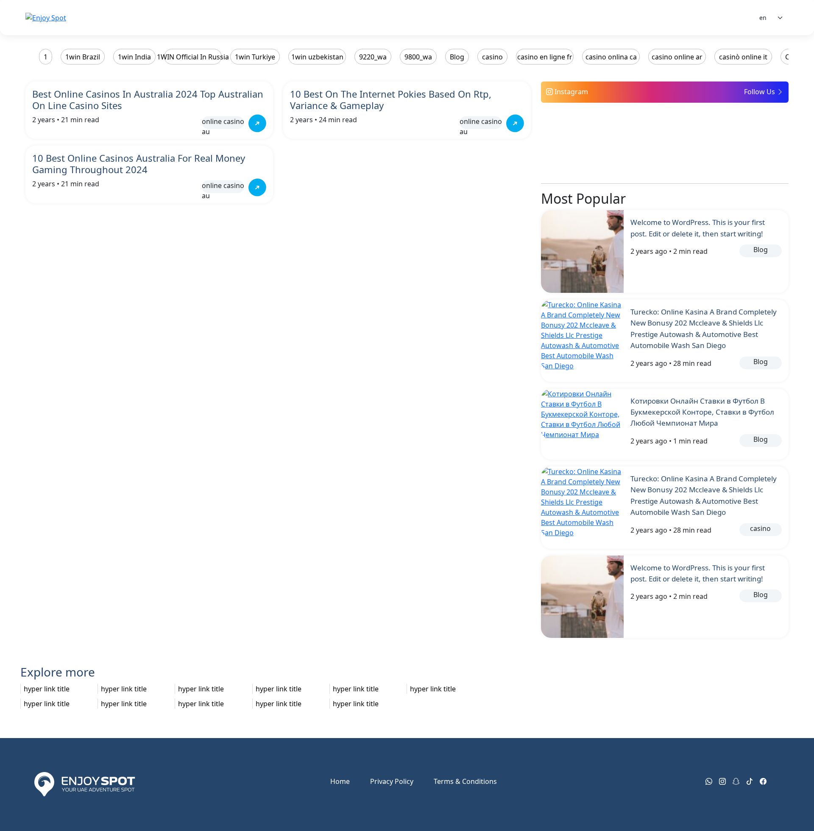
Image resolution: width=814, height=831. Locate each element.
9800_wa (418, 57)
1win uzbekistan (317, 57)
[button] (665, 92)
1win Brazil (82, 57)
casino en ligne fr (544, 57)
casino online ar (677, 57)
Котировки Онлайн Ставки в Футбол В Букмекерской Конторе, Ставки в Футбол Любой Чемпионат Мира (702, 412)
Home (340, 781)
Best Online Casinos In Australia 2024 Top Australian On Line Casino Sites (147, 99)
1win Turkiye (255, 57)
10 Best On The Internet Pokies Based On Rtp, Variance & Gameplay (390, 99)
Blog (457, 57)
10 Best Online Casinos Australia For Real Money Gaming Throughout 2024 (138, 164)
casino (492, 57)
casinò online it (743, 57)
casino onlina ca (611, 57)
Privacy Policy (391, 781)
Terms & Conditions (465, 781)
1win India (134, 57)
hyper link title (47, 688)
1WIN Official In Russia (193, 57)
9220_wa (373, 57)
